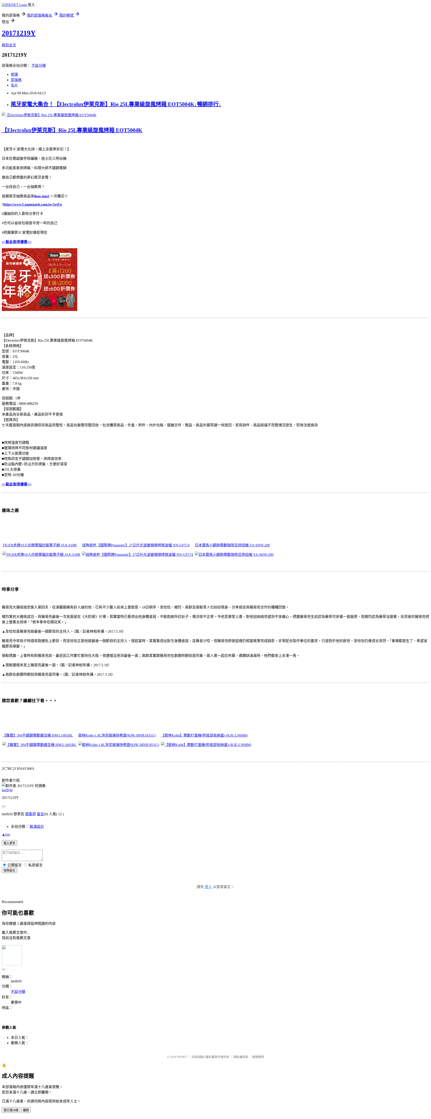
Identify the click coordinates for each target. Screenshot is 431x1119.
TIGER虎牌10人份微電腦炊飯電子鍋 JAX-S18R (39, 545)
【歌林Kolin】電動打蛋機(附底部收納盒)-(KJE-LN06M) (204, 735)
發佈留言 (9, 870)
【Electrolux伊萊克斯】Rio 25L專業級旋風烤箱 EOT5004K (72, 130)
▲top (6, 834)
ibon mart (41, 196)
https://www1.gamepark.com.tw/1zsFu (32, 204)
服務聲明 (258, 1057)
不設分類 (38, 65)
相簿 (14, 74)
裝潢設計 (37, 826)
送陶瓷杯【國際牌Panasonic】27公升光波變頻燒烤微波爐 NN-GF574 (135, 545)
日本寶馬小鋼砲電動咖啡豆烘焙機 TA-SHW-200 (232, 545)
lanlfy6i (7, 790)
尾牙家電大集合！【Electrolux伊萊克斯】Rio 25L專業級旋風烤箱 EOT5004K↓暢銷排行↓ (116, 104)
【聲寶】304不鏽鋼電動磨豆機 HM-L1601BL (37, 735)
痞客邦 (30, 814)
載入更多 (9, 843)
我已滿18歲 (11, 1110)
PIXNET (182, 1057)
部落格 (16, 80)
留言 (40, 814)
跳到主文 (9, 45)
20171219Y (19, 33)
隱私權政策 (240, 1057)
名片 (14, 85)
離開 (26, 1110)
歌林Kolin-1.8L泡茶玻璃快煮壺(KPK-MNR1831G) (117, 735)
